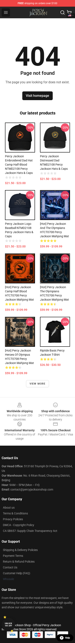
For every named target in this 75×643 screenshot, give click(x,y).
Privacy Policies (13, 519)
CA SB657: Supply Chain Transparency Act (30, 530)
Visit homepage (37, 96)
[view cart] (69, 12)
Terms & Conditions (15, 513)
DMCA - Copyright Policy (18, 525)
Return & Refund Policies (19, 561)
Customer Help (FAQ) (16, 573)
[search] (62, 12)
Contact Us (10, 567)
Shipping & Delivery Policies (20, 550)
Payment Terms (13, 555)
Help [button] (67, 637)
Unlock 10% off (8, 624)
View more (38, 383)
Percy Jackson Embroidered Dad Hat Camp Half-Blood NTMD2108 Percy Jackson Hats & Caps (19, 165)
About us (9, 507)
